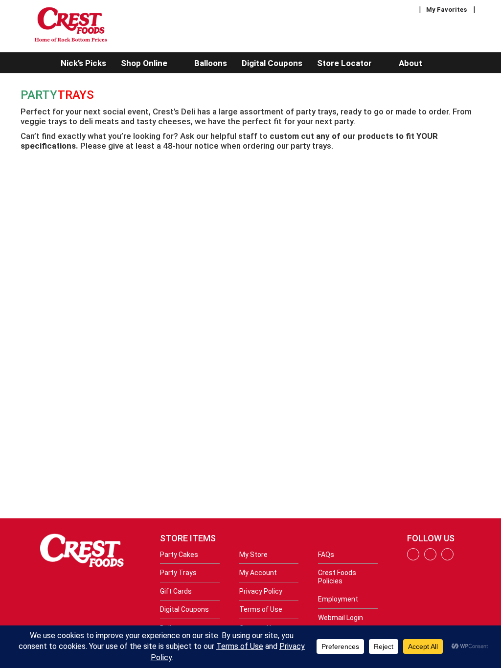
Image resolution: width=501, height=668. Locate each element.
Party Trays (178, 573)
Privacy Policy (260, 591)
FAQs (326, 554)
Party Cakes (179, 554)
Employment (338, 599)
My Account (258, 573)
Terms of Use (260, 609)
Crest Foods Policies (337, 576)
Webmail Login (340, 618)
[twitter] (447, 558)
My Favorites (446, 9)
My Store (253, 554)
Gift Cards (176, 591)
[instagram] (430, 558)
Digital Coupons (184, 609)
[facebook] (413, 558)
